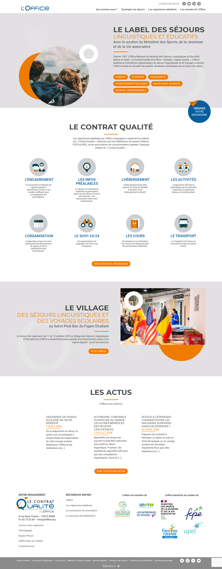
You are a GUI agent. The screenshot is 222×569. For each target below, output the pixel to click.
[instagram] (199, 4)
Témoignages (25, 530)
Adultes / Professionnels (131, 90)
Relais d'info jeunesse (166, 83)
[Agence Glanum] (118, 566)
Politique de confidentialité (141, 561)
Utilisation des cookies (118, 561)
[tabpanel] (63, 437)
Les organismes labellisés (79, 505)
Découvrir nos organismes (111, 263)
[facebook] (184, 4)
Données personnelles (163, 561)
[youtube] (189, 4)
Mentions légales (100, 561)
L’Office (69, 500)
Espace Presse (26, 535)
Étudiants (138, 77)
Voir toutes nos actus (111, 471)
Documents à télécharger (42, 561)
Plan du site (60, 561)
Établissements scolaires (131, 83)
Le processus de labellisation (80, 515)
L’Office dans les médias (31, 541)
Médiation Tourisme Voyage (79, 561)
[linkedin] (194, 4)
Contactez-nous (26, 546)
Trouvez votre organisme (31, 525)
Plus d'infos (98, 351)
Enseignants (158, 77)
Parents (120, 77)
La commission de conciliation (81, 510)
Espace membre (23, 561)
